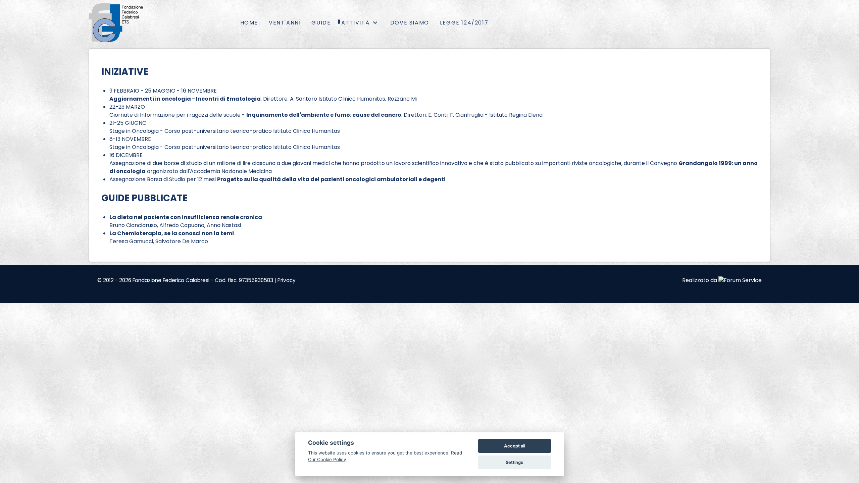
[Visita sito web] (740, 280)
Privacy (286, 280)
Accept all (514, 445)
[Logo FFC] (116, 22)
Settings (514, 462)
